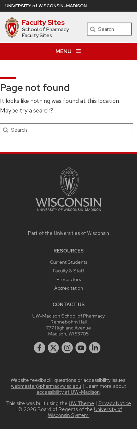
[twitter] (53, 347)
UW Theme (81, 403)
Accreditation (68, 288)
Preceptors (69, 279)
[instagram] (67, 347)
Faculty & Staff (68, 270)
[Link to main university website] (68, 212)
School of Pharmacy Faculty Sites (45, 32)
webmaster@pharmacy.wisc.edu (46, 386)
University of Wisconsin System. (85, 412)
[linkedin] (94, 347)
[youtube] (81, 347)
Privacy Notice (114, 403)
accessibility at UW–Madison (68, 392)
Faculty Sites (43, 22)
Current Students (68, 262)
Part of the (68, 233)
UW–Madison (46, 6)
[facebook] (39, 347)
